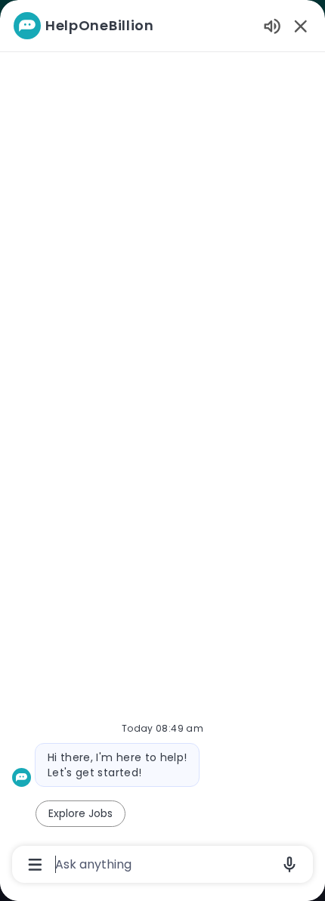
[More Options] (35, 865)
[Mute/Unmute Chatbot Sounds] (272, 25)
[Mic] (289, 865)
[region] (162, 443)
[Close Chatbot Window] (301, 25)
